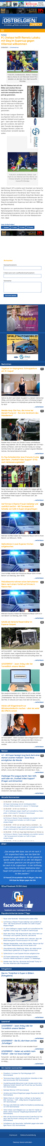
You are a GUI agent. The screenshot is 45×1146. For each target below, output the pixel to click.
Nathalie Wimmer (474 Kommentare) (16, 1090)
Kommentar (7, 281)
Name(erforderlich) (10, 265)
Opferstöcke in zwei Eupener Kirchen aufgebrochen (21, 953)
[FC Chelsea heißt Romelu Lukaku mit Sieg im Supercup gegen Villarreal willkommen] (22, 62)
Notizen (4, 35)
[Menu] (2, 31)
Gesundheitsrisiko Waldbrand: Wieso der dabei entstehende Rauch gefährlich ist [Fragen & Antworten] (22, 949)
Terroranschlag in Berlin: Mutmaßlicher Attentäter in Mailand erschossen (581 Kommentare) (23, 1079)
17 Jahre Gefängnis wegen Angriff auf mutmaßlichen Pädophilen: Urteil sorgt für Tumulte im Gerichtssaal (23, 812)
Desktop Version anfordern (22, 1142)
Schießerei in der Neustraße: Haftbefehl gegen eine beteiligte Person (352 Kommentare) (23, 1124)
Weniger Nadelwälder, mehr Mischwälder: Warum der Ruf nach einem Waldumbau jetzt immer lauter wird (23, 944)
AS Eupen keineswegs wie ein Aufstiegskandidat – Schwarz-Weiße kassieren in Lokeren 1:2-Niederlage (20, 805)
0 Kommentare (14, 47)
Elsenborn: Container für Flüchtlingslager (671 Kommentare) (19, 1074)
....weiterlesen (39, 407)
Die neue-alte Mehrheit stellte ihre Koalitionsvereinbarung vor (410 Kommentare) (23, 1106)
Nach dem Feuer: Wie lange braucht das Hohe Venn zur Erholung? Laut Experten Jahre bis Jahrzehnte (22, 934)
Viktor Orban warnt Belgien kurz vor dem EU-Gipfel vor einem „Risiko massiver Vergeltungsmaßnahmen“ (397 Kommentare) (22, 1111)
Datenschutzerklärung (28, 1135)
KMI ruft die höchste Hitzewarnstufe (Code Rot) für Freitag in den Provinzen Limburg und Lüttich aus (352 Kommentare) (23, 1118)
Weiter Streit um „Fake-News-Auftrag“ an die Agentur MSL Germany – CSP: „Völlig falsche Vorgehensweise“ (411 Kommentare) (22, 1100)
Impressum (13, 1135)
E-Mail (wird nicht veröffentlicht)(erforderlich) (19, 273)
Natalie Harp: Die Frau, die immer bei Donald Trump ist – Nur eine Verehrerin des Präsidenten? (22, 962)
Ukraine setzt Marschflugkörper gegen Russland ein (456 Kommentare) (23, 1094)
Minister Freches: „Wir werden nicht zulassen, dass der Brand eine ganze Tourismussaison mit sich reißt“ (22, 939)
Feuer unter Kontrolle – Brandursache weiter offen (20, 919)
